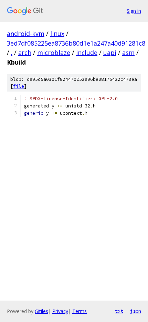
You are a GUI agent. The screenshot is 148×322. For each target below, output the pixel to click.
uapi (109, 52)
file (18, 86)
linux (57, 33)
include (86, 52)
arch (24, 52)
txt (119, 311)
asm (128, 52)
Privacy (60, 311)
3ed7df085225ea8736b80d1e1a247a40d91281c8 (76, 43)
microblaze (53, 52)
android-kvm (25, 33)
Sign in (134, 11)
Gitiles (41, 311)
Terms (79, 311)
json (135, 311)
